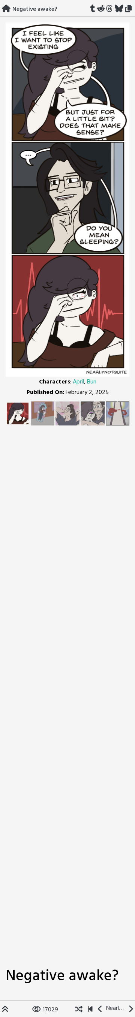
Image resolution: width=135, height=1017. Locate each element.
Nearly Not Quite (115, 1008)
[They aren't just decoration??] (90, 1010)
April (78, 382)
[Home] (6, 9)
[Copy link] (129, 9)
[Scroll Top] (5, 1010)
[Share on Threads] (109, 9)
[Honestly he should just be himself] (100, 1010)
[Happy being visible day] (130, 1010)
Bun (91, 382)
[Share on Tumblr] (92, 9)
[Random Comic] (78, 1010)
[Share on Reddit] (100, 9)
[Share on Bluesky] (119, 9)
